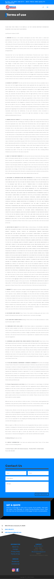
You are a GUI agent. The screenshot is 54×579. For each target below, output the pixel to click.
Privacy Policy (15, 551)
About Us (15, 547)
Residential (15, 561)
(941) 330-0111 (9, 529)
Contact (15, 549)
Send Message (41, 494)
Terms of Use (15, 554)
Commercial (15, 564)
